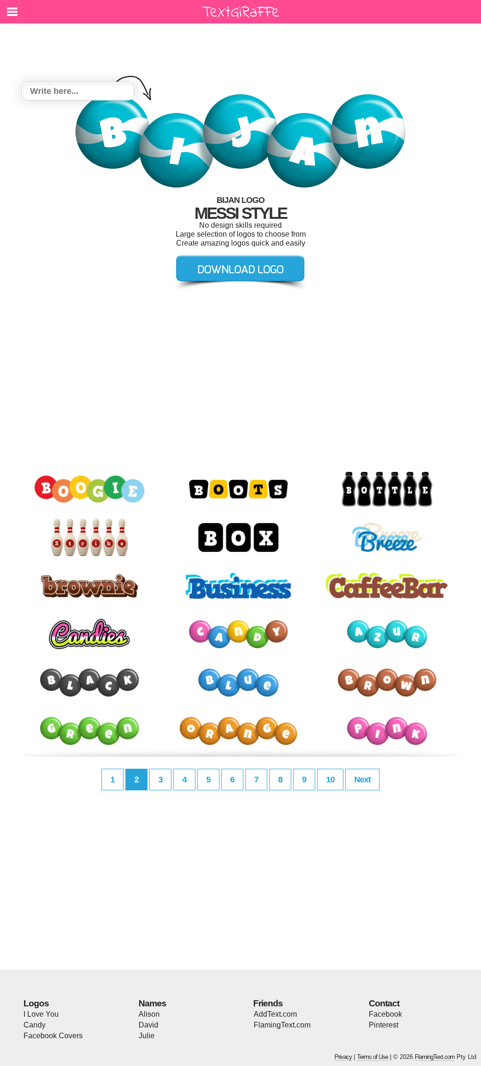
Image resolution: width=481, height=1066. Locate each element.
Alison (149, 1014)
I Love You (41, 1014)
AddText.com (275, 1014)
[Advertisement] (243, 47)
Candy (34, 1025)
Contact (384, 1003)
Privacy (343, 1056)
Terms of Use (372, 1056)
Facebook (385, 1014)
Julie (147, 1036)
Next (362, 779)
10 (330, 779)
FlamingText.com (282, 1025)
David (148, 1025)
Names (152, 1003)
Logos (36, 1003)
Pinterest (383, 1025)
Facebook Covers (53, 1036)
